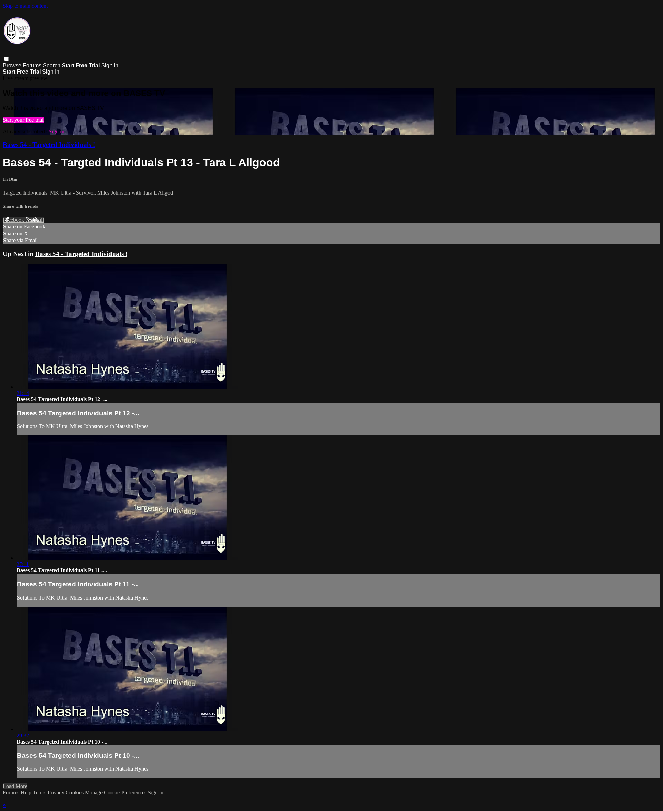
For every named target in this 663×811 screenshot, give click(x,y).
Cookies (75, 792)
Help (27, 792)
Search (52, 65)
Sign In (50, 72)
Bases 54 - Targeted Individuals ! (49, 144)
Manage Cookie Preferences (116, 792)
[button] (6, 59)
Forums (33, 65)
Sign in (109, 65)
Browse (13, 65)
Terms (40, 792)
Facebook (14, 220)
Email (37, 220)
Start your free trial (23, 120)
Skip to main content (25, 6)
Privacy (57, 792)
